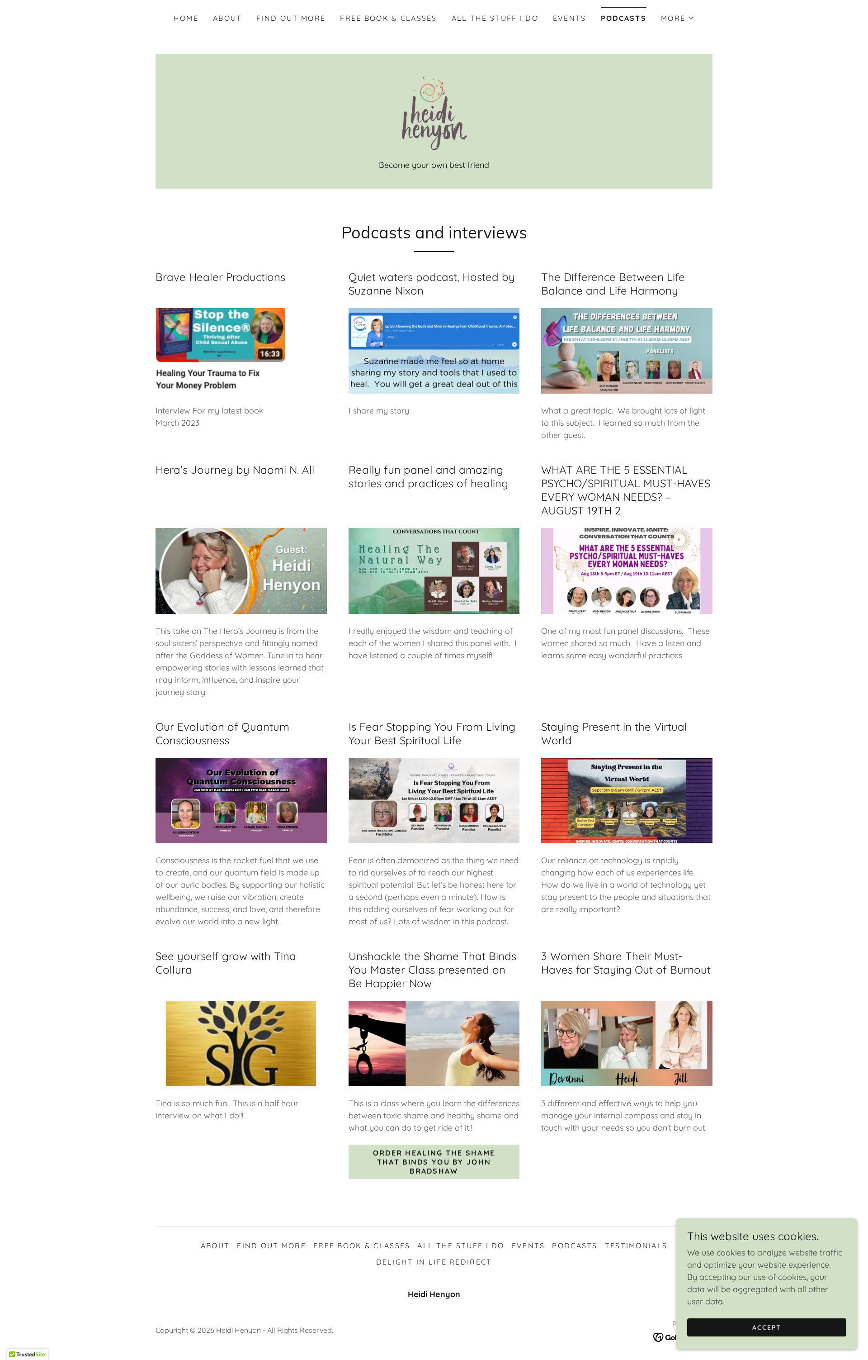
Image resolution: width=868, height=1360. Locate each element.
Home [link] (186, 18)
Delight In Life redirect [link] (434, 1261)
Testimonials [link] (636, 1245)
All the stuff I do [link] (495, 18)
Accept (766, 1327)
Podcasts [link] (623, 18)
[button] (677, 18)
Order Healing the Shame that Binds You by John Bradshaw (434, 1161)
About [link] (227, 18)
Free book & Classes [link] (388, 18)
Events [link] (569, 18)
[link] (434, 112)
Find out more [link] (291, 18)
